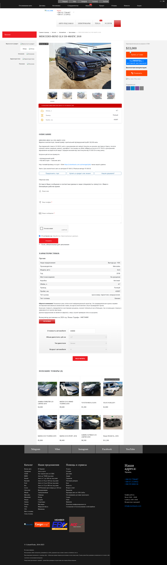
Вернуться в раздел (12, 43)
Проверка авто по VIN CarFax (75, 492)
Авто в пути (42, 471)
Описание (21, 54)
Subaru (26, 502)
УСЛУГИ (108, 23)
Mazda (26, 492)
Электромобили (43, 492)
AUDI (26, 473)
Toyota (26, 504)
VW (25, 509)
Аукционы (27, 471)
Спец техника (28, 514)
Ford (25, 483)
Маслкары (41, 504)
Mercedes (27, 495)
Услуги (68, 469)
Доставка (42, 5)
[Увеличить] (80, 66)
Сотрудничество (73, 5)
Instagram (84, 1)
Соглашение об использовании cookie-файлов (80, 506)
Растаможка (56, 5)
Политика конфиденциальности (76, 504)
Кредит (101, 5)
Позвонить (138, 73)
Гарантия (69, 478)
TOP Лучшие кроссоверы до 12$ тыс (49, 488)
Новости (127, 5)
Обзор (25, 49)
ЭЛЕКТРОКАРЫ (84, 23)
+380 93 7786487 (63, 13)
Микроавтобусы (43, 506)
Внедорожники (42, 490)
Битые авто (27, 469)
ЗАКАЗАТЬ (136, 55)
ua (161, 1)
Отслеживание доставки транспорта (77, 495)
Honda (26, 478)
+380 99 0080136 (131, 484)
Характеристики (15, 59)
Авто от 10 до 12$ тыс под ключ (48, 481)
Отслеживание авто (25, 5)
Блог (67, 483)
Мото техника (28, 511)
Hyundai (26, 481)
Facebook (95, 1)
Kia (25, 485)
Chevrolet (27, 490)
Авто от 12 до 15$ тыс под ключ (48, 483)
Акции (139, 5)
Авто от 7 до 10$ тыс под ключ (48, 478)
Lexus (26, 488)
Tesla (25, 506)
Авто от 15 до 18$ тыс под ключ (48, 485)
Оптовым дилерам (72, 481)
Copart (68, 497)
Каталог (8, 35)
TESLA (97, 23)
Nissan (26, 499)
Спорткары (41, 502)
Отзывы (114, 5)
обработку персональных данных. (65, 236)
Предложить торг (52, 173)
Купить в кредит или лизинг (80, 173)
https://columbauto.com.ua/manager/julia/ (77, 164)
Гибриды (41, 495)
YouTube (105, 1)
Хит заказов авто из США (46, 473)
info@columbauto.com (133, 506)
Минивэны (41, 509)
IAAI (67, 499)
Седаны (40, 499)
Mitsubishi (27, 497)
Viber (74, 1)
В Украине (41, 469)
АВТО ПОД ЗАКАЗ (66, 23)
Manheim (69, 502)
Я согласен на (59, 236)
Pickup (40, 497)
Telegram (64, 1)
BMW (26, 476)
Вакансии (89, 5)
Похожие (22, 64)
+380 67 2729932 (63, 14)
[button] (128, 88)
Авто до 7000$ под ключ (46, 476)
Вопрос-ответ (70, 488)
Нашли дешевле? (107, 173)
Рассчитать (80, 358)
